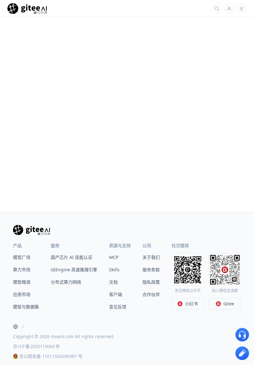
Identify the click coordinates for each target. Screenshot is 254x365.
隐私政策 (151, 282)
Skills (114, 270)
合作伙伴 (151, 294)
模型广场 (21, 257)
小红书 (191, 304)
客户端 (115, 294)
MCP (113, 257)
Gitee (228, 304)
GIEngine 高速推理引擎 (74, 270)
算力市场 (21, 270)
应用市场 (21, 294)
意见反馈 (117, 307)
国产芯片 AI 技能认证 (71, 257)
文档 (113, 282)
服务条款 (151, 270)
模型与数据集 (26, 307)
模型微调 (21, 282)
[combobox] (19, 326)
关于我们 (151, 257)
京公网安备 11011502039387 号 (50, 356)
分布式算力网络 (66, 282)
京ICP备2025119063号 (36, 346)
